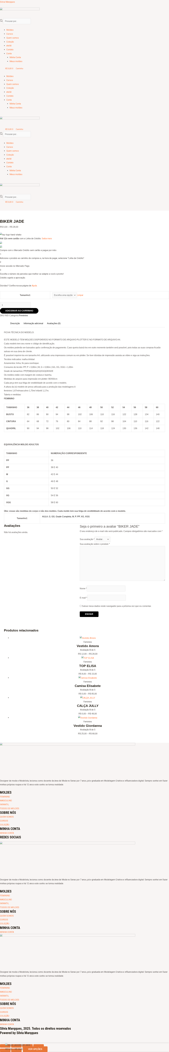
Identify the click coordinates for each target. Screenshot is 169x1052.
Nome (83, 588)
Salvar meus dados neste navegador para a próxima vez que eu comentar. (116, 606)
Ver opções (35, 1049)
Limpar (80, 295)
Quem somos (12, 38)
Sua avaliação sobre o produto (95, 544)
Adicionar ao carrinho (19, 311)
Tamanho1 (25, 295)
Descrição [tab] (15, 323)
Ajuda (34, 285)
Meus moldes (16, 61)
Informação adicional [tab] (33, 323)
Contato (9, 49)
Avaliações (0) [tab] (53, 323)
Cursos (9, 34)
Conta (9, 53)
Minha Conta (15, 57)
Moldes (9, 30)
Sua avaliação (87, 539)
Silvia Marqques (7, 2)
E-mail (83, 598)
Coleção (10, 42)
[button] (84, 26)
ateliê (8, 45)
